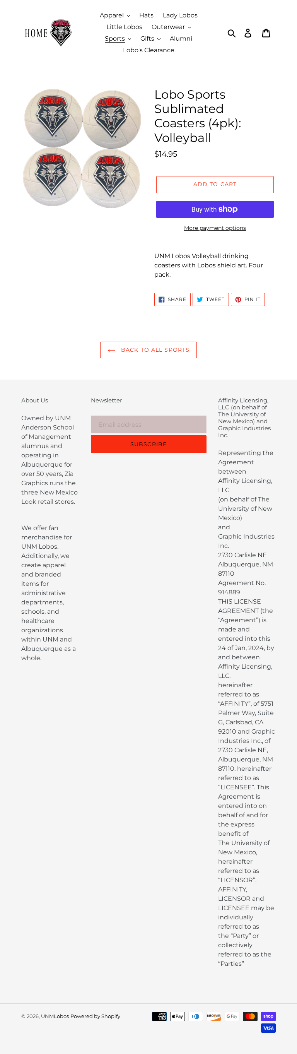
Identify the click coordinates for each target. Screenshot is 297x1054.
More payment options (215, 227)
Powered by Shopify (95, 1016)
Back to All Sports (154, 349)
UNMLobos (55, 1016)
